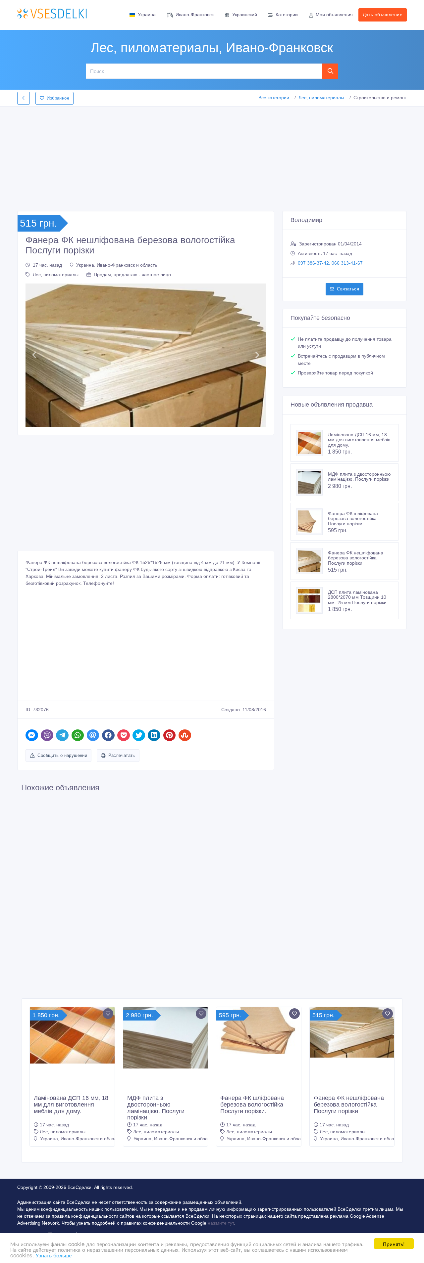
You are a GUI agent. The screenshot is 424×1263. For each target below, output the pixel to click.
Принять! (394, 1244)
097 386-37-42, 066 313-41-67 (330, 263)
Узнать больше (54, 1255)
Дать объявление (382, 14)
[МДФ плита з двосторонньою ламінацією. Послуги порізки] (312, 482)
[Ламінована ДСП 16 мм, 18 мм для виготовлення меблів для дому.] (312, 443)
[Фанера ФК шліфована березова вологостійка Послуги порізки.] (312, 521)
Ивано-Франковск (195, 14)
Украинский (244, 14)
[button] (34, 355)
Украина (147, 14)
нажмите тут (221, 1223)
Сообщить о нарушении (62, 755)
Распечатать (121, 755)
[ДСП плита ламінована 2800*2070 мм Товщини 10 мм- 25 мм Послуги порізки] (312, 600)
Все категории (273, 97)
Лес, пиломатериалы (321, 97)
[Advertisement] (212, 156)
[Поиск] (330, 71)
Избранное (58, 98)
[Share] (32, 735)
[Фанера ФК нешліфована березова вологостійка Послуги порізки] (312, 561)
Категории (287, 14)
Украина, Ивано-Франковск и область (116, 265)
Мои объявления (334, 14)
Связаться (348, 288)
